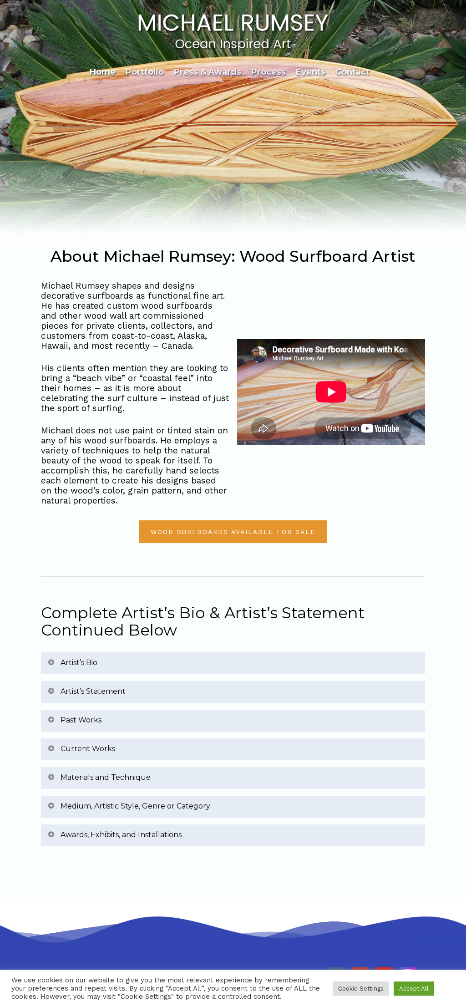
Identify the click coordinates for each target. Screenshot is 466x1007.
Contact (352, 72)
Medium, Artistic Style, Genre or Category (135, 806)
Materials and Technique (106, 777)
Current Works (88, 748)
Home (103, 72)
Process (268, 72)
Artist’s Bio (79, 662)
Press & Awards (207, 72)
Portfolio (145, 72)
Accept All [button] (414, 988)
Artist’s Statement (93, 691)
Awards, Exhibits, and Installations (121, 834)
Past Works (81, 720)
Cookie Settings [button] (361, 988)
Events (310, 72)
